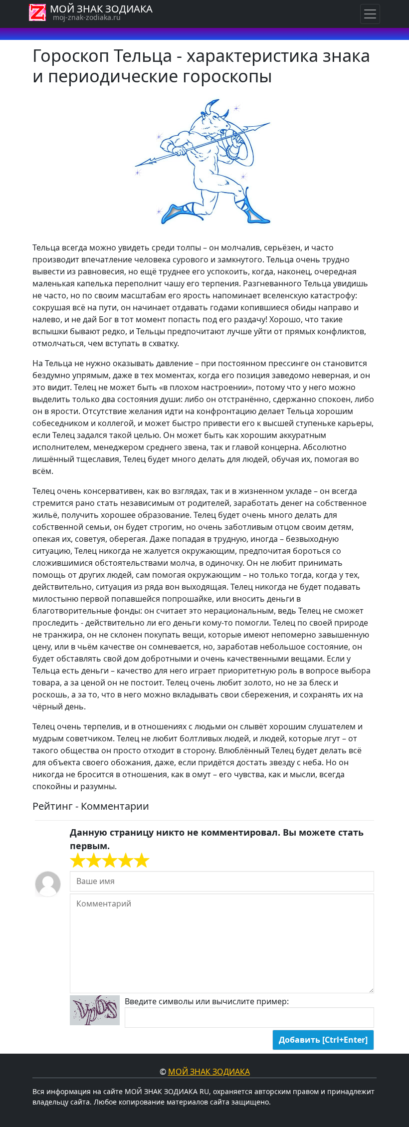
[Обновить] (95, 1010)
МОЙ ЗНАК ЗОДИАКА (101, 8)
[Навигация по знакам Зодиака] (370, 14)
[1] (78, 861)
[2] (86, 861)
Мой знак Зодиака (209, 1071)
